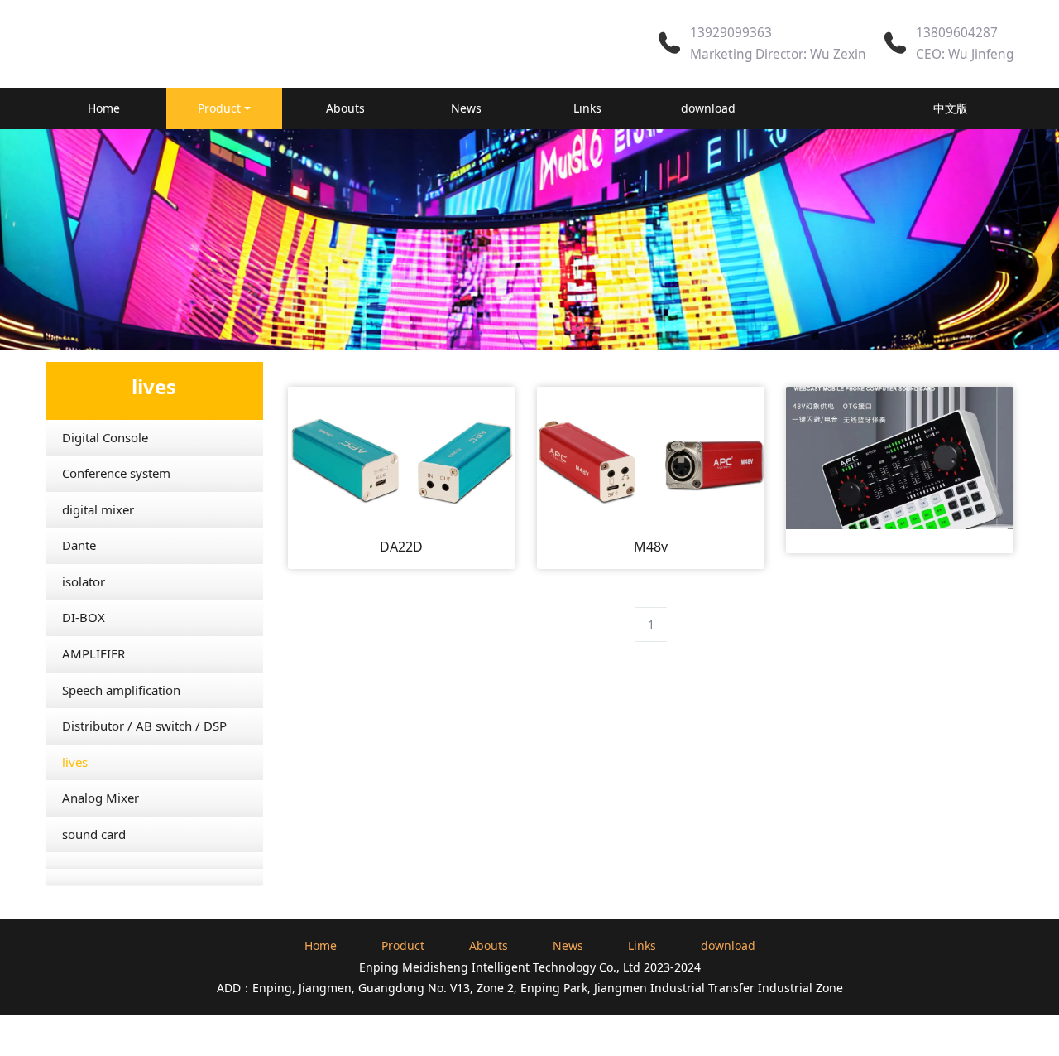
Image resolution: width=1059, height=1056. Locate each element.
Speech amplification (121, 690)
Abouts (345, 108)
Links (587, 108)
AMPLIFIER (93, 653)
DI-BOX (83, 617)
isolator (83, 581)
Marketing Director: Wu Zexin (778, 54)
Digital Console (105, 437)
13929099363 (731, 32)
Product (219, 108)
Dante (79, 545)
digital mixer (98, 509)
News (466, 108)
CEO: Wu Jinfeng (964, 54)
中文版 (950, 108)
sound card (94, 834)
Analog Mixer (100, 797)
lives (75, 762)
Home (104, 108)
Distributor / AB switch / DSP (144, 725)
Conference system (116, 473)
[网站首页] (830, 108)
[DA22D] (401, 457)
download (708, 108)
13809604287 (957, 32)
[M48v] (650, 457)
